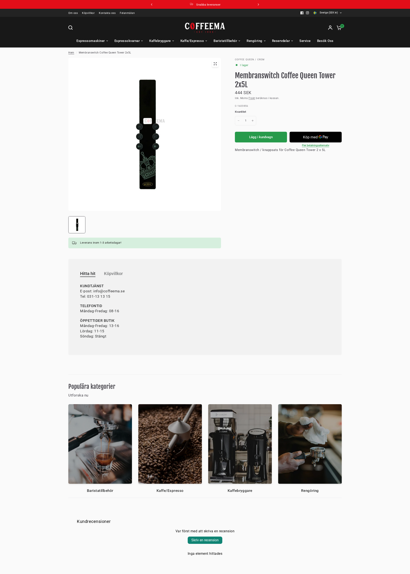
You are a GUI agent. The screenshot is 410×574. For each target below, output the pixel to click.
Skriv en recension (205, 540)
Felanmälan (127, 13)
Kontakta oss (107, 13)
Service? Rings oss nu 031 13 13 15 (208, 4)
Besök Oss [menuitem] (325, 41)
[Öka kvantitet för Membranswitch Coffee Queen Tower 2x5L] (252, 120)
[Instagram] (307, 13)
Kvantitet (240, 111)
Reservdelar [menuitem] (281, 41)
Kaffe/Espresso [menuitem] (192, 41)
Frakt (252, 98)
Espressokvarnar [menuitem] (127, 41)
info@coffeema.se (109, 291)
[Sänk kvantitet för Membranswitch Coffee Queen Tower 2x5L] (238, 120)
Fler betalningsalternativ (315, 145)
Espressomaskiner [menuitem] (90, 41)
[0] (338, 27)
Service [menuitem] (305, 41)
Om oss (73, 13)
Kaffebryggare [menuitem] (160, 41)
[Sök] (71, 27)
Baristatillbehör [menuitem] (225, 41)
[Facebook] (302, 13)
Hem (71, 52)
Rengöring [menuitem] (254, 41)
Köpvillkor (88, 13)
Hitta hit (87, 273)
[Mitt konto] (330, 27)
